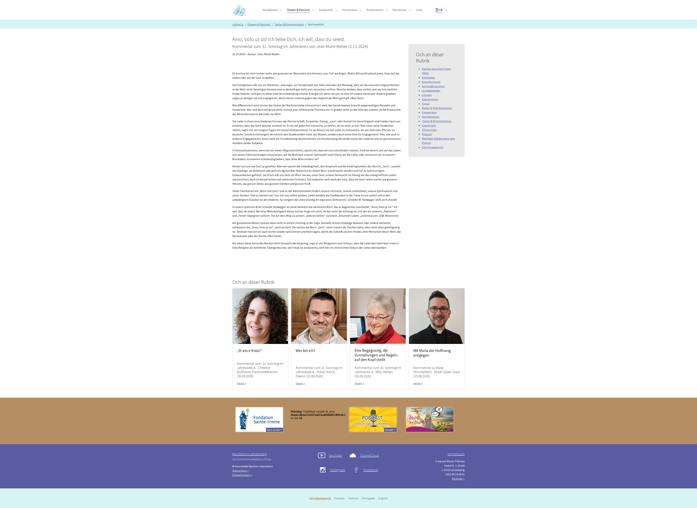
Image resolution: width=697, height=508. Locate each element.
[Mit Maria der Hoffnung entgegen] (436, 316)
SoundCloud (369, 455)
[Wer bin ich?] (319, 316)
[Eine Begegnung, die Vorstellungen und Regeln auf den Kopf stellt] (378, 315)
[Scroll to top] (689, 500)
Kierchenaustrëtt (432, 147)
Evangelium (429, 112)
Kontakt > (458, 478)
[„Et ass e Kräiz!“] (260, 316)
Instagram (337, 470)
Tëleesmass (429, 130)
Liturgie (427, 95)
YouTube (335, 455)
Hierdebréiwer (430, 117)
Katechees (428, 77)
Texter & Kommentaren (436, 121)
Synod (425, 103)
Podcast (427, 134)
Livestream (429, 125)
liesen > (241, 383)
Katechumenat (431, 82)
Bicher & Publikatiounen (437, 108)
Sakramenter (430, 99)
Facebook (370, 470)
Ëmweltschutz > (242, 475)
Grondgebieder (431, 90)
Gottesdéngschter (433, 86)
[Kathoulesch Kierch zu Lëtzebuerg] (239, 9)
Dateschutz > (240, 470)
